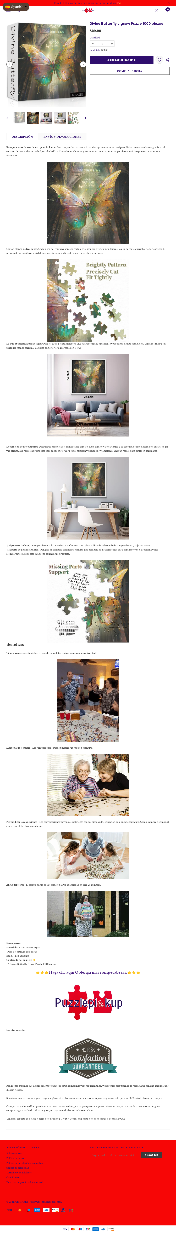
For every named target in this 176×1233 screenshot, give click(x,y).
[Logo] (88, 10)
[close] (168, 3)
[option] (46, 64)
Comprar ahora (129, 71)
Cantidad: (95, 37)
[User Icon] (156, 10)
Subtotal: (95, 50)
